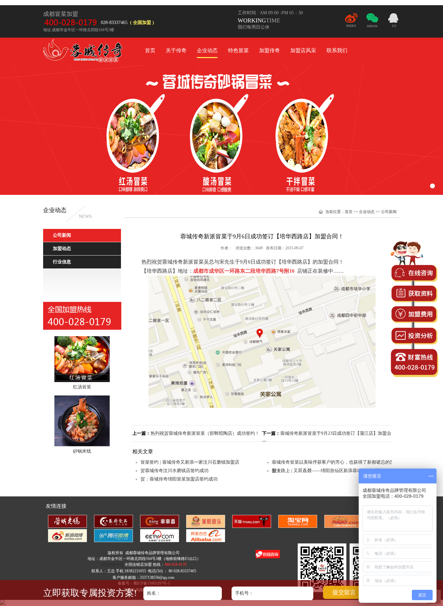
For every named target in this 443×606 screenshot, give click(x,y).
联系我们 (337, 50)
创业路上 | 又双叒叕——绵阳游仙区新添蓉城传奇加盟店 (328, 470)
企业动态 (207, 50)
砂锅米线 (82, 444)
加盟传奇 (269, 50)
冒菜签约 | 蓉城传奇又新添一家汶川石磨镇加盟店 (189, 462)
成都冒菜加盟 (83, 51)
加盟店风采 (303, 50)
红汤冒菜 (82, 380)
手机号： (244, 593)
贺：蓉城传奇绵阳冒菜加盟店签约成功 (179, 479)
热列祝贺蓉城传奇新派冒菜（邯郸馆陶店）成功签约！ (204, 433)
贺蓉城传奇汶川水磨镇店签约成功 (174, 470)
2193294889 (393, 21)
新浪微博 (351, 23)
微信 (372, 23)
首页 (150, 50)
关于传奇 (176, 50)
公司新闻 (389, 211)
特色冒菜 (238, 50)
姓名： (154, 593)
